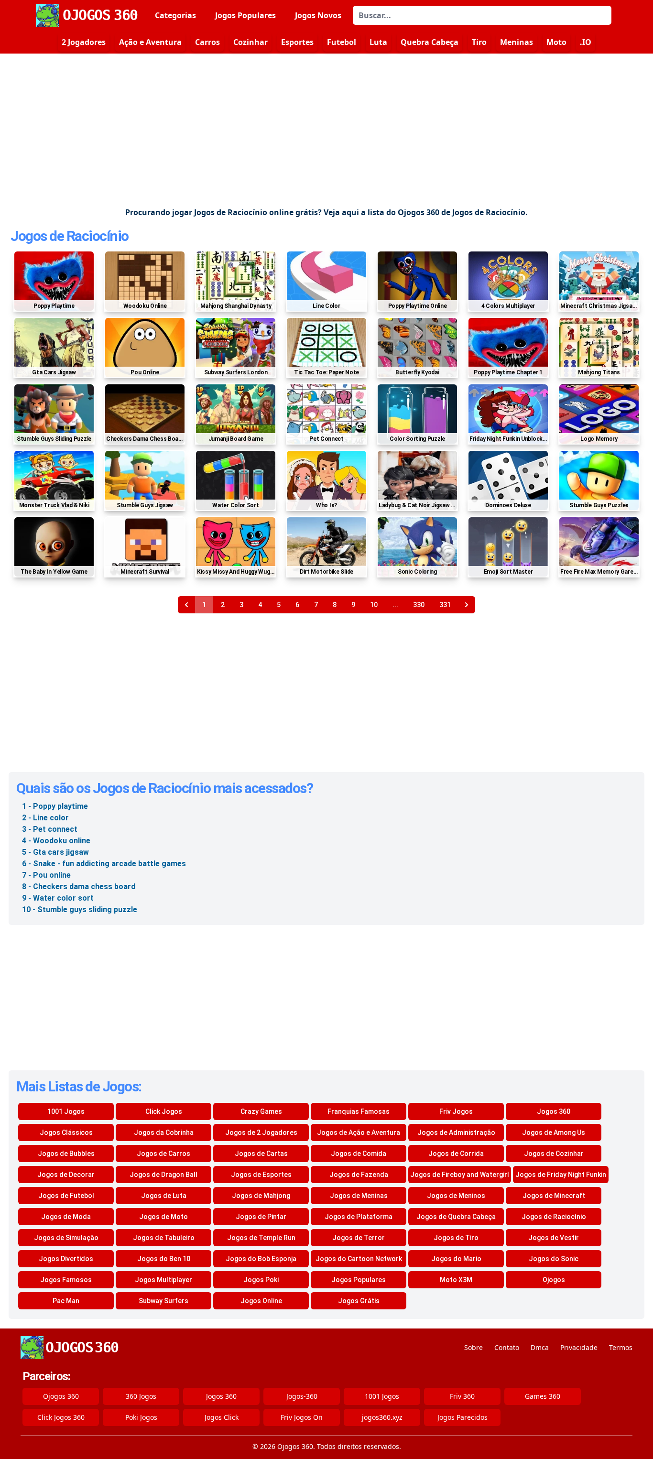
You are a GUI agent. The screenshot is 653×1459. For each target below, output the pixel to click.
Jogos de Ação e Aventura (358, 1132)
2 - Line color (45, 817)
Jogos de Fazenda (358, 1174)
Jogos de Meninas (359, 1195)
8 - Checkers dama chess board (78, 886)
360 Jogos (141, 1396)
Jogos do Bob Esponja (261, 1259)
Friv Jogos (456, 1111)
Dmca (540, 1347)
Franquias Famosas (358, 1111)
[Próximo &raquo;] (466, 604)
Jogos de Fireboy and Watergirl (459, 1174)
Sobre (473, 1347)
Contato (506, 1347)
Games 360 (542, 1396)
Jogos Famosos (66, 1280)
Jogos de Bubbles (66, 1153)
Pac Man (66, 1301)
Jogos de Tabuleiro (164, 1237)
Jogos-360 (301, 1396)
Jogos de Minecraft (553, 1195)
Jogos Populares (245, 15)
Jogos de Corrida (456, 1153)
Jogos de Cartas (261, 1153)
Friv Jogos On (302, 1417)
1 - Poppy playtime (55, 806)
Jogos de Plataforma (358, 1216)
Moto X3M (456, 1280)
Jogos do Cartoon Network (359, 1259)
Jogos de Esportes (261, 1174)
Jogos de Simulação (66, 1237)
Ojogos (554, 1280)
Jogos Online (261, 1301)
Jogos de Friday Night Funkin (560, 1174)
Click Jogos (163, 1111)
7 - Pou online (46, 875)
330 (418, 605)
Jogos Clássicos (66, 1132)
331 (445, 605)
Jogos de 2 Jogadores (261, 1132)
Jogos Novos (318, 15)
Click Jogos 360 (61, 1417)
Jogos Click (222, 1417)
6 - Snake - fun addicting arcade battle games (104, 863)
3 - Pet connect (49, 829)
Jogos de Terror (358, 1237)
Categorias (175, 15)
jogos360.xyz (382, 1417)
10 (374, 605)
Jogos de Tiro (456, 1237)
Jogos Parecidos (462, 1417)
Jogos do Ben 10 (163, 1259)
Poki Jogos (141, 1417)
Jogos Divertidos (66, 1259)
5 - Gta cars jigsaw (55, 852)
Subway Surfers (163, 1301)
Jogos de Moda (66, 1216)
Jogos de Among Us (553, 1132)
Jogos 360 (553, 1111)
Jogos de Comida (358, 1153)
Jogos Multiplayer (163, 1280)
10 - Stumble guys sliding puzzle (79, 909)
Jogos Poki (261, 1280)
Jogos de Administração (456, 1132)
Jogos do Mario (456, 1259)
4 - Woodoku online (56, 840)
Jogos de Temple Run (261, 1237)
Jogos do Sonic (553, 1259)
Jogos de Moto (163, 1216)
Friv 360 (462, 1396)
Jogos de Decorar (66, 1174)
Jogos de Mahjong (261, 1195)
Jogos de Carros (163, 1153)
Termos (620, 1347)
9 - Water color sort (58, 898)
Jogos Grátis (359, 1301)
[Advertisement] (326, 130)
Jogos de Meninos (456, 1195)
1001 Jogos (66, 1111)
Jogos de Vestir (553, 1237)
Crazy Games (261, 1111)
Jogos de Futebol (66, 1195)
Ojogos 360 (61, 1396)
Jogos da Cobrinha (164, 1132)
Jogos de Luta (163, 1195)
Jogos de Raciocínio (70, 236)
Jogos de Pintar (261, 1216)
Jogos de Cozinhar (554, 1153)
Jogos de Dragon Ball (163, 1174)
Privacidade (579, 1347)
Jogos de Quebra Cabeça (456, 1216)
